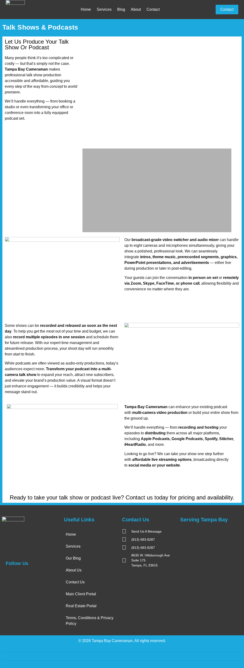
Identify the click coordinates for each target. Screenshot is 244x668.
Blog (121, 9)
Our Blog (73, 558)
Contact (153, 9)
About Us (73, 570)
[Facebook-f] (8, 575)
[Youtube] (35, 575)
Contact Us (75, 582)
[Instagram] (26, 575)
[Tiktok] (44, 575)
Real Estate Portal (81, 606)
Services (104, 9)
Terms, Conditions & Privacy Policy (89, 621)
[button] (87, 92)
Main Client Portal (81, 594)
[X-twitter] (17, 575)
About (136, 9)
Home (86, 9)
